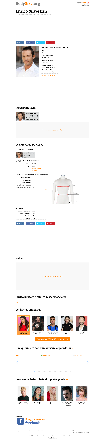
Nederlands (69, 435)
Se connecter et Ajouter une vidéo (52, 276)
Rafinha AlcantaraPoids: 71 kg (52, 332)
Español (40, 435)
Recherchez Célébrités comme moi (52, 339)
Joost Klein (23, 403)
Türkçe (64, 435)
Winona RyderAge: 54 (67, 332)
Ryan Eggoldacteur (81, 332)
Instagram (86, 432)
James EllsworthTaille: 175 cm (38, 332)
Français (60, 435)
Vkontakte (80, 432)
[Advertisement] (52, 27)
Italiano (45, 435)
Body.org (28, 3)
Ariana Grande (23, 332)
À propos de (19, 431)
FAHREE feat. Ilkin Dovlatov (67, 403)
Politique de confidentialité (36, 431)
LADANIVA (38, 403)
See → (17, 302)
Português (54, 435)
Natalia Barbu (81, 403)
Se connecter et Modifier (49, 75)
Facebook (74, 432)
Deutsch (49, 435)
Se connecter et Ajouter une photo (52, 130)
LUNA (52, 403)
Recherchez (85, 5)
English (31, 435)
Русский (36, 435)
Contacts (25, 431)
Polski (74, 435)
